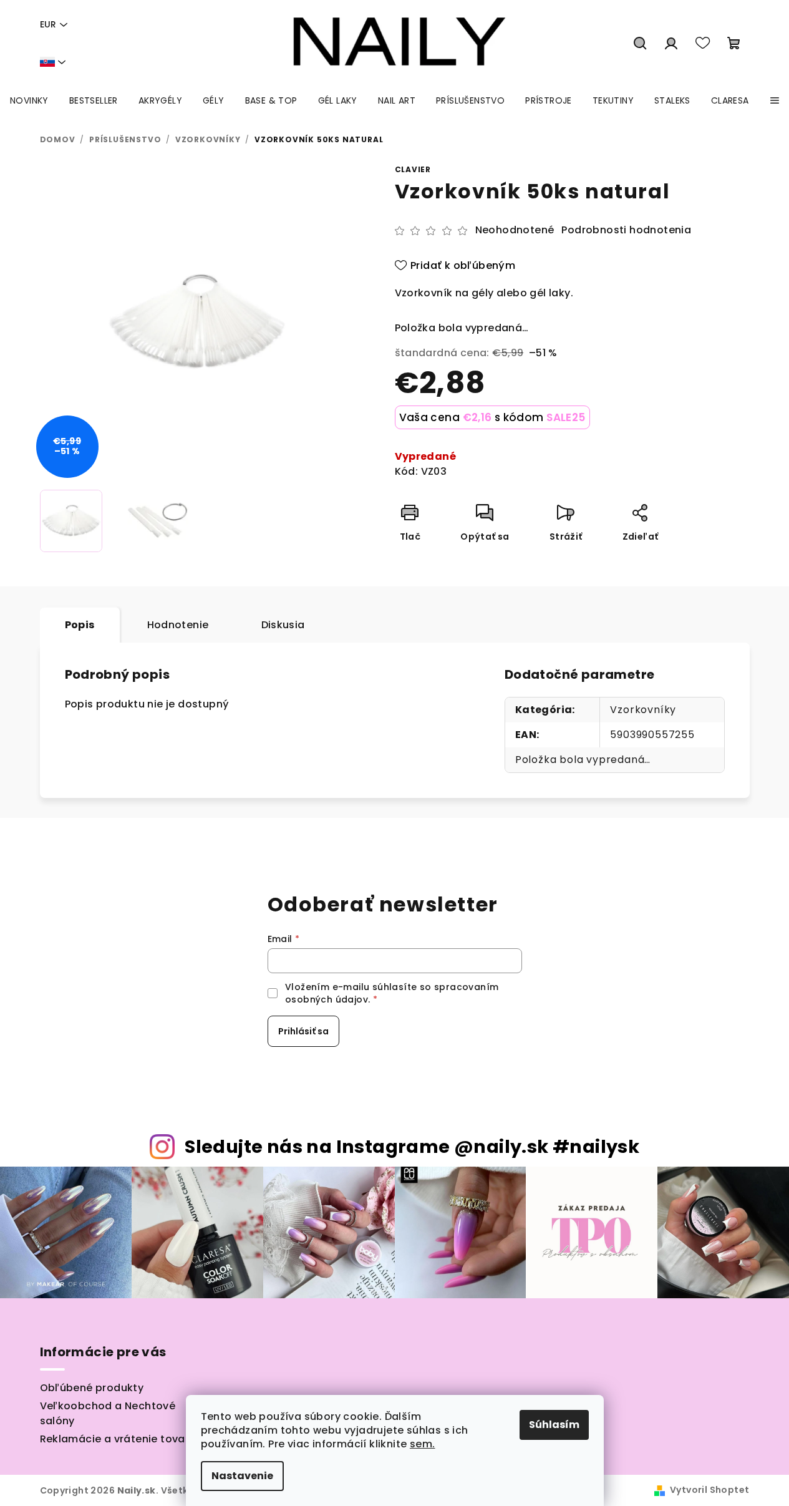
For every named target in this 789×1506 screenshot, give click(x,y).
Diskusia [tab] (283, 625)
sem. (422, 1444)
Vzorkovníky (643, 709)
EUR (48, 24)
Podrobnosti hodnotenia (626, 230)
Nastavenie (242, 1476)
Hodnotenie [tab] (178, 625)
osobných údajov (326, 999)
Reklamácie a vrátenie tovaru (118, 1439)
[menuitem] (29, 100)
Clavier (413, 169)
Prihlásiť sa (303, 1031)
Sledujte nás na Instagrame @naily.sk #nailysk (412, 1146)
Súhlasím (554, 1424)
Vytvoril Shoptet (709, 1490)
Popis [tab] (80, 625)
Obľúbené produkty (92, 1388)
